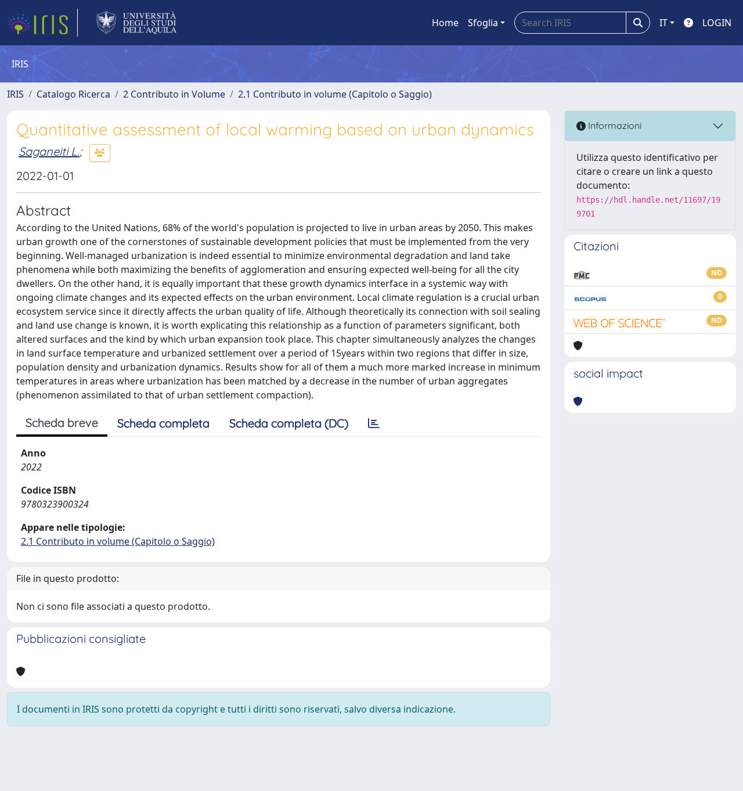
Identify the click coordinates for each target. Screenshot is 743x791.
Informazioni (613, 125)
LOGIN (716, 22)
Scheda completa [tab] (163, 423)
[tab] (373, 423)
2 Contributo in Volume (174, 94)
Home (445, 22)
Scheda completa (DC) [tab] (288, 423)
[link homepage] (42, 23)
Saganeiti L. (49, 151)
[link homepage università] (136, 23)
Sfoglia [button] (483, 22)
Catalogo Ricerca (73, 94)
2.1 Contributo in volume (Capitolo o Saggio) (335, 94)
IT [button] (663, 22)
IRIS (15, 94)
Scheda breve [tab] (62, 422)
